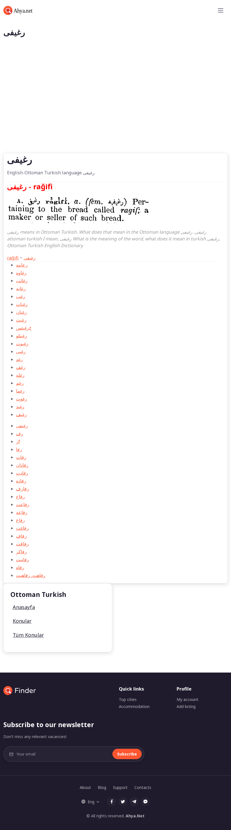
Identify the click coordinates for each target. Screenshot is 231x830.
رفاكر (21, 552)
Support (120, 787)
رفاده (21, 481)
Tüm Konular (28, 634)
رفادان (22, 465)
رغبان (21, 312)
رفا (19, 449)
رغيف (21, 414)
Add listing (186, 706)
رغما (20, 391)
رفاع (20, 496)
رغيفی (29, 258)
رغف (20, 367)
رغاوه (21, 273)
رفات (21, 457)
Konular (22, 620)
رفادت (22, 473)
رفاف (21, 536)
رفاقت (22, 544)
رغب (20, 296)
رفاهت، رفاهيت (30, 575)
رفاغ (20, 520)
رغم (20, 383)
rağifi (13, 258)
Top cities (128, 699)
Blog (102, 787)
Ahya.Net (135, 815)
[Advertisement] (115, 110)
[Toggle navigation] (221, 10)
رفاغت (22, 528)
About (85, 787)
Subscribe (127, 754)
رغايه (21, 288)
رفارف (22, 489)
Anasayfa (24, 607)
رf (18, 441)
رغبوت (22, 343)
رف (19, 433)
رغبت (21, 320)
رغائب (22, 281)
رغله (20, 375)
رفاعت (22, 504)
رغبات (22, 304)
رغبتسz (23, 328)
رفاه (20, 567)
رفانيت (22, 559)
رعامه (22, 265)
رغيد (20, 406)
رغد (19, 359)
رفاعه (21, 512)
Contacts (142, 787)
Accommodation (134, 706)
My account (187, 699)
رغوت (21, 399)
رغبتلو (21, 336)
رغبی (21, 351)
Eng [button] (91, 801)
